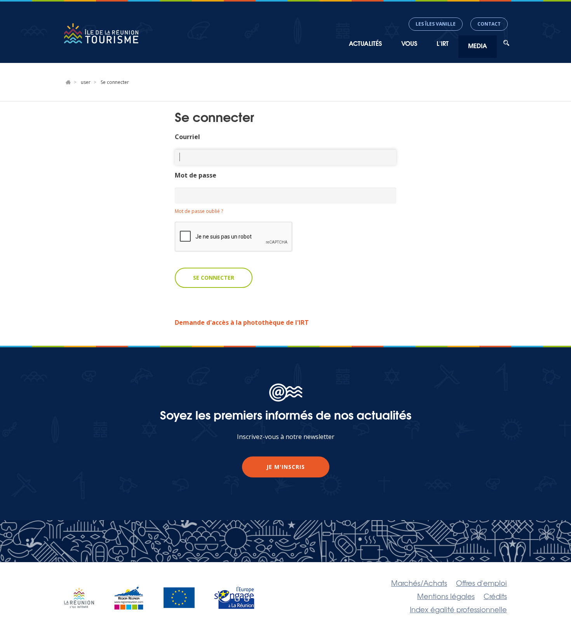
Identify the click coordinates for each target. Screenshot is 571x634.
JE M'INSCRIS (285, 466)
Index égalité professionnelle (458, 609)
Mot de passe (195, 175)
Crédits (495, 596)
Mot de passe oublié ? (199, 211)
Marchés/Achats (419, 583)
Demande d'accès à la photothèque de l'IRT (242, 322)
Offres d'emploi (481, 583)
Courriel (187, 136)
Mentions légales (446, 596)
